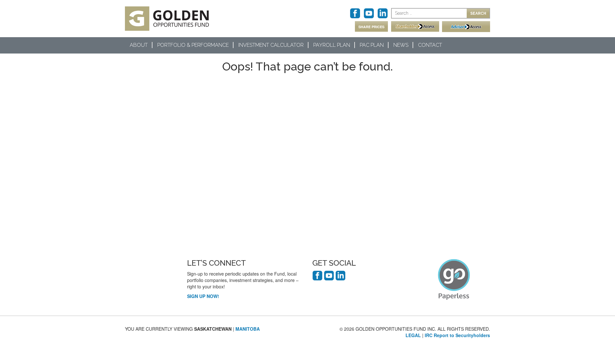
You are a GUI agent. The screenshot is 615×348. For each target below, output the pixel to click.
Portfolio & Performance (193, 45)
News (400, 45)
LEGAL (413, 335)
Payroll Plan (331, 45)
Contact (430, 45)
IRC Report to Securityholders (457, 335)
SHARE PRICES (371, 26)
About (139, 45)
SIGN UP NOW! (203, 296)
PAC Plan (372, 45)
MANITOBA (247, 329)
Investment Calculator (271, 45)
